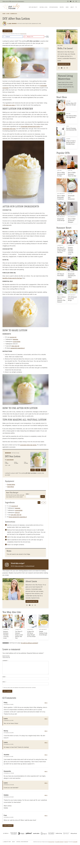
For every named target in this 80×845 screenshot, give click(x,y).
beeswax (15, 339)
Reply (46, 702)
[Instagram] (67, 1)
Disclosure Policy (51, 841)
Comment (5, 660)
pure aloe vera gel (16, 514)
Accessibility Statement (59, 841)
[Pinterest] (76, 1)
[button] (12, 23)
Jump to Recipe (7, 30)
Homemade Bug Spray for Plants (72, 275)
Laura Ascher (10, 459)
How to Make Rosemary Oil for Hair (61, 174)
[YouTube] (70, 1)
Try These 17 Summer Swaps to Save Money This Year (19, 635)
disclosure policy (23, 33)
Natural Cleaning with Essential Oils (71, 129)
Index (67, 7)
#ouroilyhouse (30, 566)
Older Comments (8, 825)
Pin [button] (38, 469)
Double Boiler (11, 484)
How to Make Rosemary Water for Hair (72, 174)
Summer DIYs (13, 13)
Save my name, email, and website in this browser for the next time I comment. (20, 687)
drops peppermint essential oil (18, 517)
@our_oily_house (19, 566)
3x (44, 502)
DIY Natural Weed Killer (60, 274)
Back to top (7, 841)
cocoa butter (16, 341)
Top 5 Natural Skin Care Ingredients (71, 116)
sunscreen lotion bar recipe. (28, 445)
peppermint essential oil (17, 348)
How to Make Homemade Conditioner (61, 197)
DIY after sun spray (9, 105)
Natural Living (43, 7)
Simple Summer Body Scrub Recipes (43, 633)
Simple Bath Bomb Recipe (61, 219)
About (72, 7)
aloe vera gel (15, 346)
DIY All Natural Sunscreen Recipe (72, 298)
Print (43, 469)
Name (4, 676)
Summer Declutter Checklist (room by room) (5, 635)
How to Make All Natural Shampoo (72, 220)
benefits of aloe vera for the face (12, 278)
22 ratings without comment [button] (29, 643)
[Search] (76, 7)
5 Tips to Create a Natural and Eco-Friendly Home (71, 142)
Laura (9, 23)
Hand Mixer (10, 486)
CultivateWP (75, 841)
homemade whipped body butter (30, 126)
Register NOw (62, 90)
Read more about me (63, 64)
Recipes (62, 7)
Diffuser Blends (53, 7)
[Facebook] (73, 1)
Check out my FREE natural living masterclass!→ (13, 1)
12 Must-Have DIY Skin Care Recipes (71, 104)
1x (39, 502)
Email (28, 494)
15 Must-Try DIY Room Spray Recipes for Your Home (31, 634)
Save (32, 469)
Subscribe (66, 841)
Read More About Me (31, 601)
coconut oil (13, 337)
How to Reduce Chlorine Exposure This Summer (61, 299)
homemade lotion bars (9, 128)
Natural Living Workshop (22, 841)
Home (3, 13)
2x (41, 502)
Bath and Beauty (33, 7)
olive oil (17, 512)
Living (7, 13)
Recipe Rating (6, 656)
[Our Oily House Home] (11, 7)
